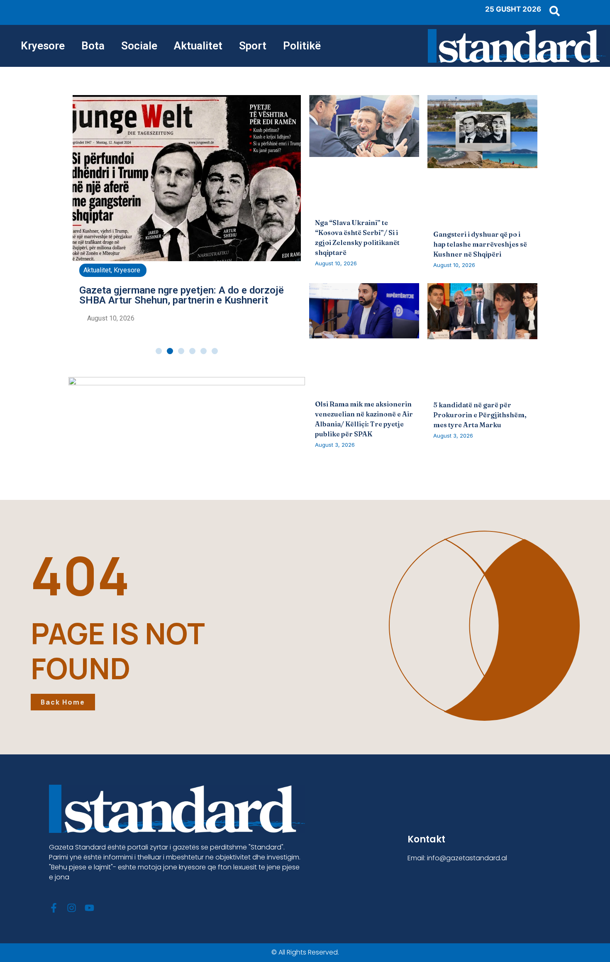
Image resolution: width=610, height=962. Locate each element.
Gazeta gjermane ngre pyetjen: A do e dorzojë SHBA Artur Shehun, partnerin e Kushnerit (181, 295)
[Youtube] (89, 908)
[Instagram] (71, 908)
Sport (252, 45)
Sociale (139, 45)
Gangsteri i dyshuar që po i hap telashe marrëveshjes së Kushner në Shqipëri (480, 244)
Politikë (302, 45)
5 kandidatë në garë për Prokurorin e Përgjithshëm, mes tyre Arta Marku (480, 415)
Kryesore (43, 45)
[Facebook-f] (54, 908)
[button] (159, 351)
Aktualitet (198, 45)
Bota (93, 45)
